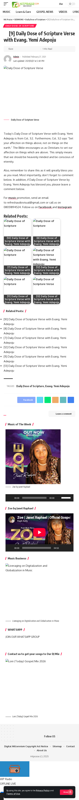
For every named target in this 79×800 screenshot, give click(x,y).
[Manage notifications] (70, 792)
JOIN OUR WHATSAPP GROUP (23, 636)
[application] (39, 497)
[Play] (10, 498)
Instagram (65, 207)
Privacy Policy (43, 790)
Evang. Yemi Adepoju (57, 386)
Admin (16, 56)
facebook (45, 207)
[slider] (66, 497)
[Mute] (58, 498)
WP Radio (6, 779)
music (12, 197)
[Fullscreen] (69, 548)
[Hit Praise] (25, 4)
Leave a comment (64, 414)
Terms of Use (13, 794)
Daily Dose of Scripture (20, 26)
